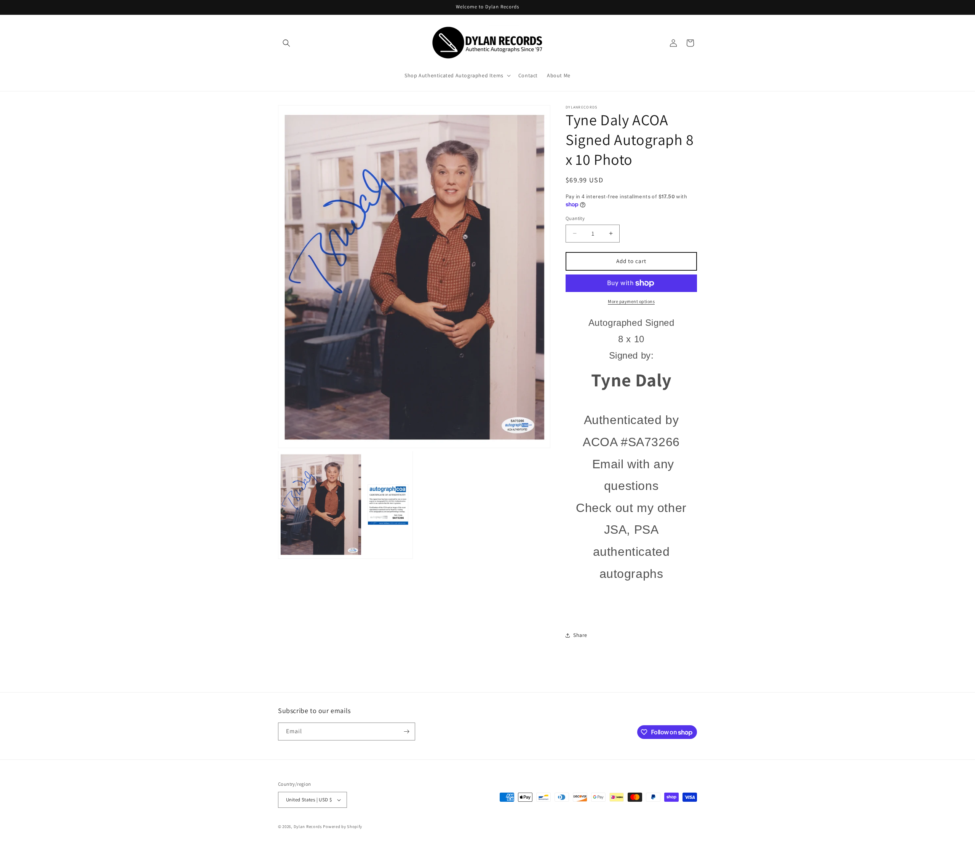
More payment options (631, 301)
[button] (286, 43)
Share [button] (580, 635)
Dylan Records (308, 826)
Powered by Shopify (342, 826)
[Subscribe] (406, 731)
